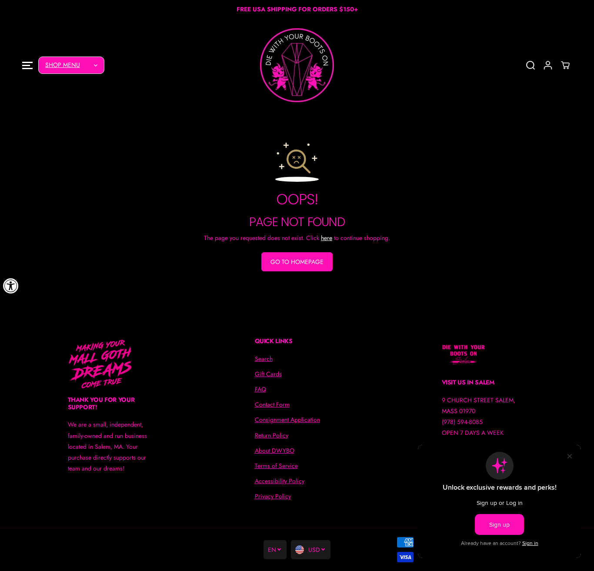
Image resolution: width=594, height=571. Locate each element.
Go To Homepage (297, 261)
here (326, 238)
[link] (110, 363)
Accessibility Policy (279, 481)
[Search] (530, 65)
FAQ (260, 389)
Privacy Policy (273, 496)
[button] (27, 65)
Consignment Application (287, 419)
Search (264, 358)
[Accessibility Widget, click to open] (11, 285)
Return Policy (271, 435)
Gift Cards (268, 374)
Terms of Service (276, 465)
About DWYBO (274, 450)
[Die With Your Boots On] (297, 65)
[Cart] (565, 65)
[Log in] (548, 65)
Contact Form (272, 404)
